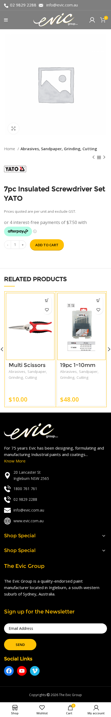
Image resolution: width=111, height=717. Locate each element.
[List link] (55, 475)
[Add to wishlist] (47, 309)
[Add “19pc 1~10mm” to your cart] (98, 300)
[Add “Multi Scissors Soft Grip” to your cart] (47, 300)
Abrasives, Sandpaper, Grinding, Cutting (58, 148)
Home (10, 148)
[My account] (92, 19)
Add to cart (46, 244)
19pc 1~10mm (77, 365)
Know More (15, 461)
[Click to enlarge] (13, 128)
